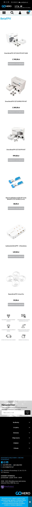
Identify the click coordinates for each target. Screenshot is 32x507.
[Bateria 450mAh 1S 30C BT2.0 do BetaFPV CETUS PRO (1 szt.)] (16, 182)
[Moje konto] (20, 12)
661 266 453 (17, 465)
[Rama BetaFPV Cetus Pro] (16, 279)
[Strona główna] (16, 5)
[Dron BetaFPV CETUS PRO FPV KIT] (16, 86)
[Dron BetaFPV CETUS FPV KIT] (16, 134)
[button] (4, 12)
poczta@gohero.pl (24, 2)
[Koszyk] (27, 13)
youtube (8, 2)
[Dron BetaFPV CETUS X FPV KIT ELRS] (16, 38)
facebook (4, 2)
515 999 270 (15, 2)
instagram (6, 2)
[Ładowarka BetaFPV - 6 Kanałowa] (16, 230)
